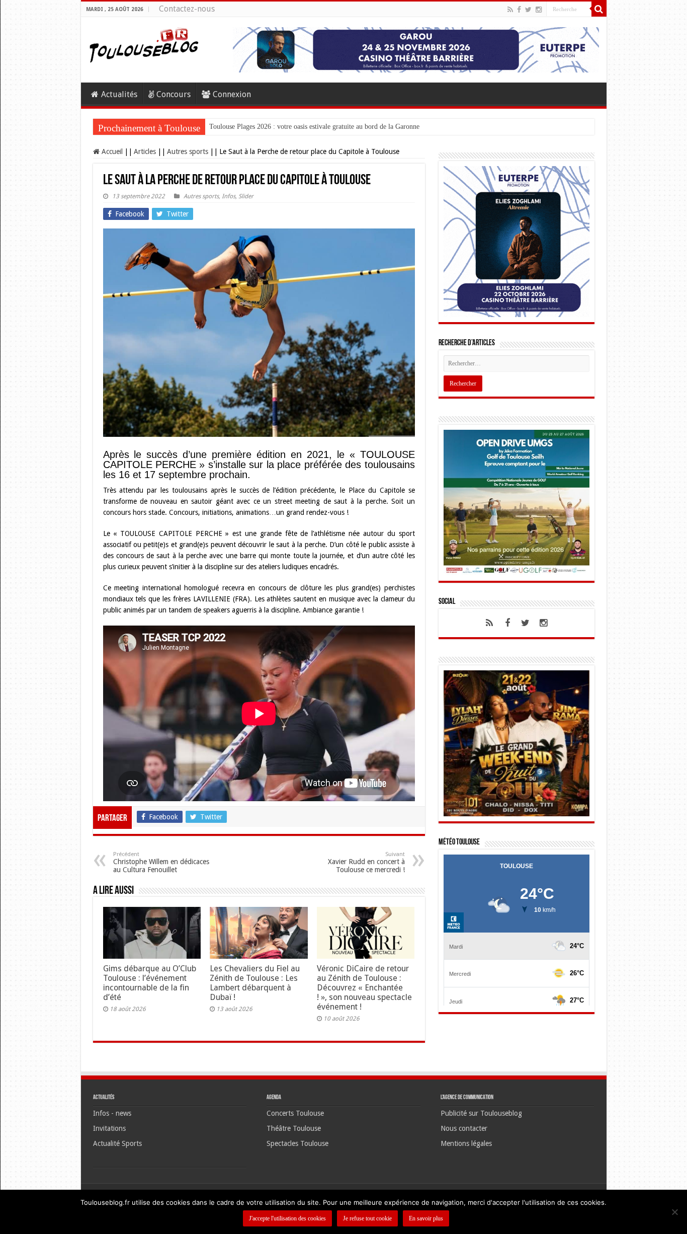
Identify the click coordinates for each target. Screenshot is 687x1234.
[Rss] (510, 10)
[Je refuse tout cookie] (674, 1212)
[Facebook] (519, 10)
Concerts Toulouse (295, 1113)
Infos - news (112, 1113)
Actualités (119, 94)
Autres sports (187, 151)
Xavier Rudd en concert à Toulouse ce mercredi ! (366, 862)
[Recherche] (599, 9)
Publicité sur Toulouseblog (481, 1113)
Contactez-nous (187, 9)
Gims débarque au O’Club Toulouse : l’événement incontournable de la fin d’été (149, 983)
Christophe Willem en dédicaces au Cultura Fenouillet (161, 862)
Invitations (109, 1128)
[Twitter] (528, 10)
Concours (173, 94)
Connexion (232, 94)
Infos (228, 196)
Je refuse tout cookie (367, 1218)
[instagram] (539, 10)
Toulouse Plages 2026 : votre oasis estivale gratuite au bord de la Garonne (314, 126)
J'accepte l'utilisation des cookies (287, 1218)
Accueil (111, 151)
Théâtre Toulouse (294, 1128)
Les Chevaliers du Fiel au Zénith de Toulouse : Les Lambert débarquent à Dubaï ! (255, 983)
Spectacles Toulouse (297, 1143)
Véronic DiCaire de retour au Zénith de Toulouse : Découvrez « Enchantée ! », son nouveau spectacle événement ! (364, 988)
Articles (145, 151)
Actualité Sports (117, 1143)
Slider (245, 196)
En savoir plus (426, 1218)
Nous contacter (464, 1128)
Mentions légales (466, 1143)
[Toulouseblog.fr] (144, 44)
